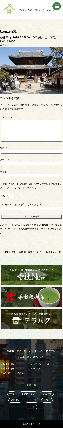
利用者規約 (8, 364)
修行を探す (37, 350)
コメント (6, 117)
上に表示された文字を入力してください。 (21, 204)
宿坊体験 (46, 393)
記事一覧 (24, 357)
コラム (47, 400)
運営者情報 (8, 368)
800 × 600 (31, 37)
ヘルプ (36, 368)
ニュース (31, 400)
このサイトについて (13, 372)
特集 (11, 393)
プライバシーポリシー (44, 364)
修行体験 (15, 400)
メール (5, 159)
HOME (10, 350)
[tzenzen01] (31, 69)
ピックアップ (28, 393)
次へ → (4, 44)
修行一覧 (50, 350)
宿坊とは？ (38, 357)
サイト (3, 171)
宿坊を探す (22, 350)
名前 (4, 147)
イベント (30, 407)
